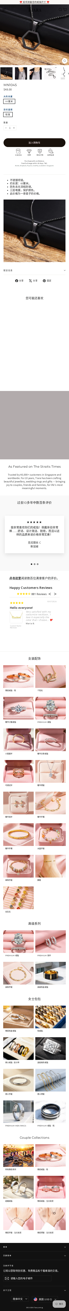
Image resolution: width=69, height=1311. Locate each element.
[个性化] (50, 676)
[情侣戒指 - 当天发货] (50, 1187)
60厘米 (9, 101)
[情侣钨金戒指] (18, 1017)
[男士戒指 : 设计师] (18, 1048)
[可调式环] (18, 771)
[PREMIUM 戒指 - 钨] (50, 1111)
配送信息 (8, 270)
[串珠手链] (18, 866)
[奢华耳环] (18, 803)
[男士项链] (50, 1080)
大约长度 (8, 96)
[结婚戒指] (18, 1187)
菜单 (5, 1247)
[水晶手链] (50, 834)
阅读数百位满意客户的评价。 (34, 578)
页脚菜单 (7, 1256)
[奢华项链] (50, 771)
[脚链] (50, 866)
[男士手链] (18, 1080)
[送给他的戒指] (50, 1048)
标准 (7, 114)
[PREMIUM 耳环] (50, 941)
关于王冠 (7, 1290)
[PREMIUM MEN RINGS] (18, 1111)
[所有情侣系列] (18, 1155)
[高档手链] (18, 973)
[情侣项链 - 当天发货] (50, 1218)
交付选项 (8, 110)
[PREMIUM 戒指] (50, 708)
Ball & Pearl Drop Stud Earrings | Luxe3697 (14, 628)
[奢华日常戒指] (50, 739)
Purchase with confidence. (35, 161)
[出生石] (18, 897)
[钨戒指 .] (50, 1017)
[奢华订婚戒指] (18, 708)
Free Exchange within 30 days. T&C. (34, 163)
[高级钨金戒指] (50, 973)
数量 (6, 123)
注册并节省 (8, 1266)
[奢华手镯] (50, 803)
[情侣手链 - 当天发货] (18, 1218)
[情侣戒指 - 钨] (18, 676)
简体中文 (18, 1298)
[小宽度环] (18, 739)
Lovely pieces (20, 608)
